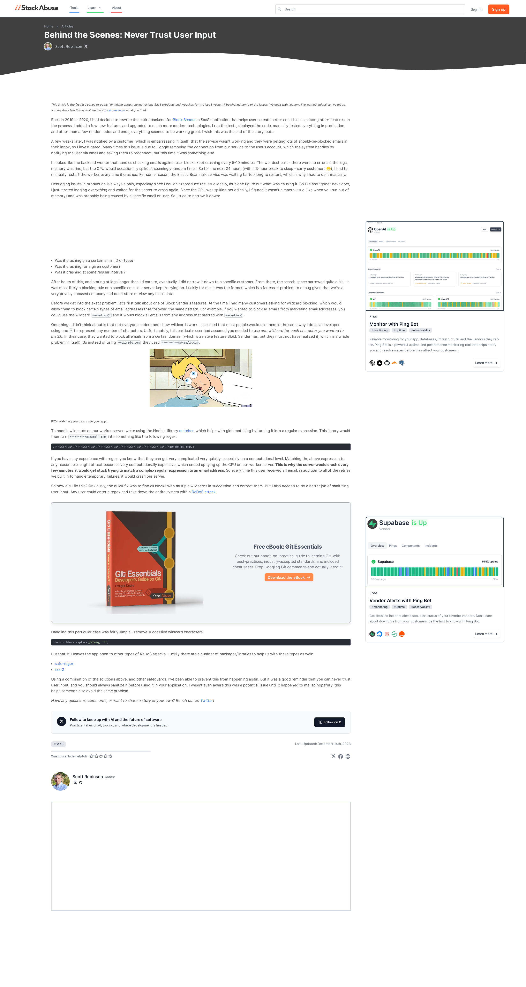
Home (48, 26)
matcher (186, 431)
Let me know (116, 110)
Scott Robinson (68, 46)
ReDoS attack (204, 492)
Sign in (477, 9)
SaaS (58, 744)
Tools (74, 8)
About (116, 8)
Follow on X (332, 722)
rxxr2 (59, 669)
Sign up (498, 9)
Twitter (206, 700)
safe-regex (64, 663)
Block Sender (184, 120)
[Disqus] (200, 856)
